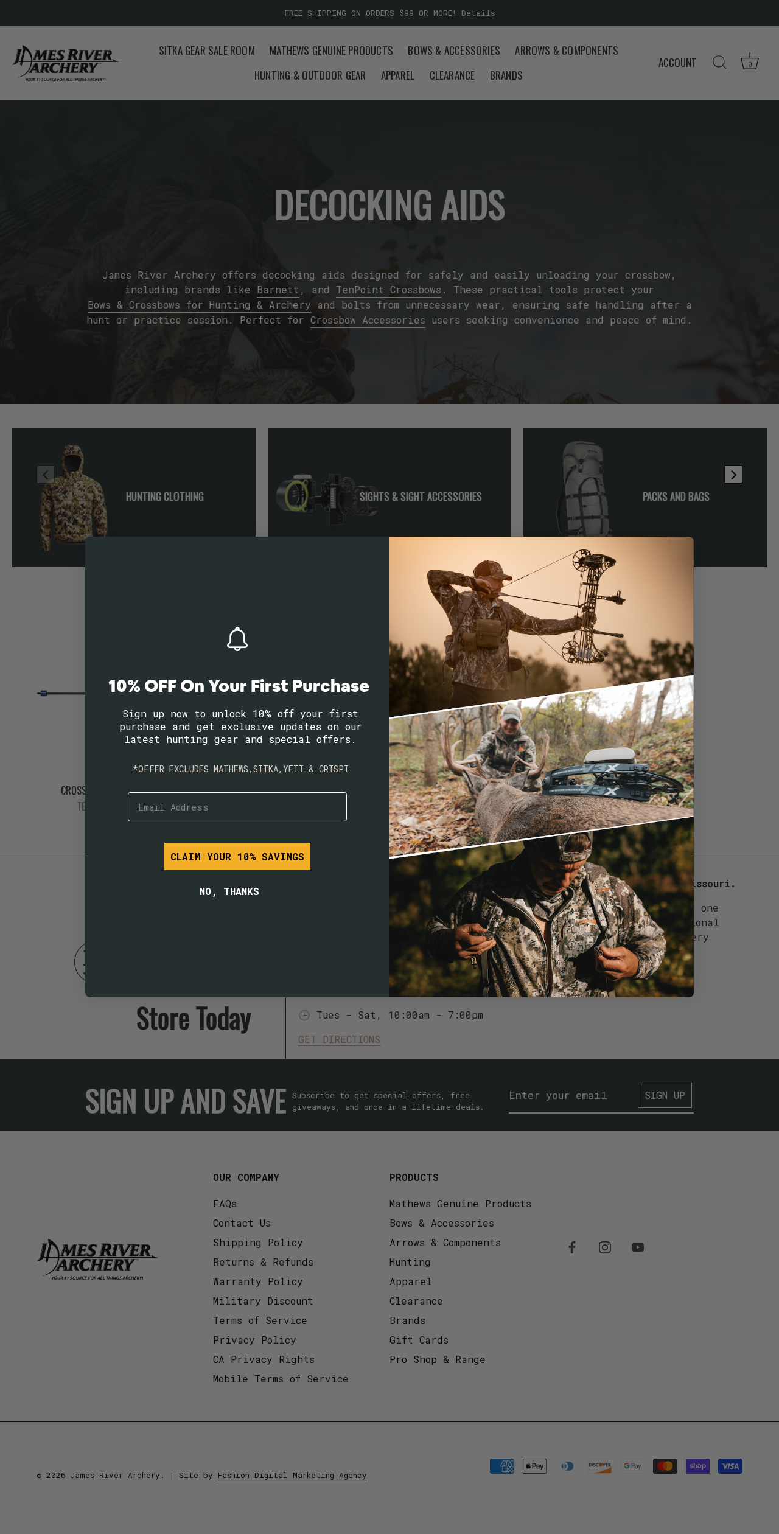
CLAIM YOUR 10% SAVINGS (237, 856)
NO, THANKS (229, 891)
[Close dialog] (103, 555)
